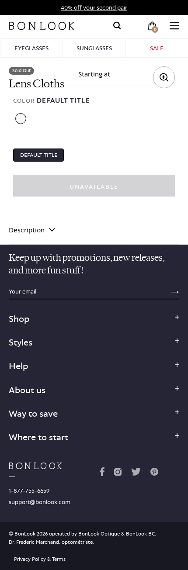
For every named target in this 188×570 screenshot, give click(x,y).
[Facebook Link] (102, 473)
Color (51, 100)
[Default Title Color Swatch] (20, 118)
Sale (157, 48)
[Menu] (174, 25)
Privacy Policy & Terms (40, 559)
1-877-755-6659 (29, 490)
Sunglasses (94, 48)
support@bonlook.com (39, 501)
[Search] (117, 25)
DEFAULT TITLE (38, 155)
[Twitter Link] (136, 473)
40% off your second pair (94, 7)
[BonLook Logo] (41, 26)
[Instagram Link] (117, 473)
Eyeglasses (31, 48)
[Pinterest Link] (154, 473)
